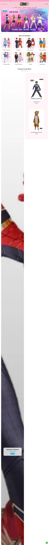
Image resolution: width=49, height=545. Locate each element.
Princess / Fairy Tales (6, 50)
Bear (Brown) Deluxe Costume (36, 132)
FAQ (32, 7)
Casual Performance (18, 64)
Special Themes (42, 64)
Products (19, 7)
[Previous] (1, 33)
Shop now (5, 16)
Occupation (18, 50)
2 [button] (24, 33)
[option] (24, 20)
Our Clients (29, 7)
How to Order (25, 7)
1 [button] (23, 33)
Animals (30, 64)
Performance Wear (6, 64)
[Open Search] (1, 4)
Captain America (36, 101)
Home (13, 7)
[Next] (47, 33)
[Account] (45, 4)
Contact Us (35, 7)
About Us (16, 7)
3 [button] (25, 33)
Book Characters (30, 50)
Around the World (42, 50)
